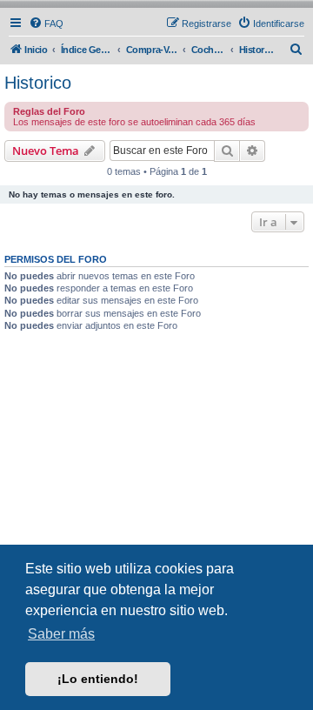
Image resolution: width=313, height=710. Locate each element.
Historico (37, 82)
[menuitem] (46, 23)
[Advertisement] (156, 473)
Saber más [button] (61, 633)
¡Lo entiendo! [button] (97, 679)
